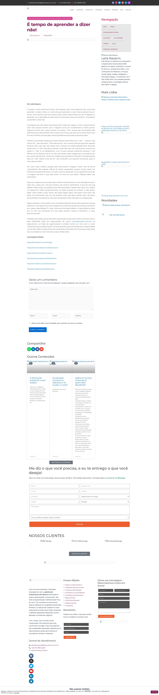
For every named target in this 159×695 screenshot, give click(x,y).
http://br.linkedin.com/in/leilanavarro (41, 264)
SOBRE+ (72, 9)
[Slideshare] (31, 681)
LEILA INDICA (106, 38)
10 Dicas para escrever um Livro (114, 196)
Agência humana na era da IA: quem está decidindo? (83, 381)
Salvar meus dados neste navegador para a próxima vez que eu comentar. (57, 323)
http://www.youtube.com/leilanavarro (41, 258)
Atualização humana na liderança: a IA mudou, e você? (60, 381)
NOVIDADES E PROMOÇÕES (110, 49)
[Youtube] (31, 671)
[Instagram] (31, 661)
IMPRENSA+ (115, 9)
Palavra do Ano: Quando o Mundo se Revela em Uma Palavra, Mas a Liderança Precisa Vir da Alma (115, 128)
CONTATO (128, 9)
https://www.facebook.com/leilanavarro (42, 248)
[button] (29, 349)
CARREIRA (106, 43)
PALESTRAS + (80, 9)
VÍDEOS (112, 27)
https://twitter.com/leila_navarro (40, 253)
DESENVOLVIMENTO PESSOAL (111, 32)
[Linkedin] (31, 676)
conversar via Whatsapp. (116, 478)
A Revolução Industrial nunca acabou (38, 380)
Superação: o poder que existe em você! (115, 163)
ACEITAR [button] (154, 692)
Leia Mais (16, 693)
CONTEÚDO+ (99, 9)
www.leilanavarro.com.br (82, 221)
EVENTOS (107, 9)
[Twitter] (31, 666)
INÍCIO (105, 27)
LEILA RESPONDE (118, 38)
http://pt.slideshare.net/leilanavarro (41, 269)
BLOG (121, 9)
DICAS (114, 43)
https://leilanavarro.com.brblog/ (39, 242)
